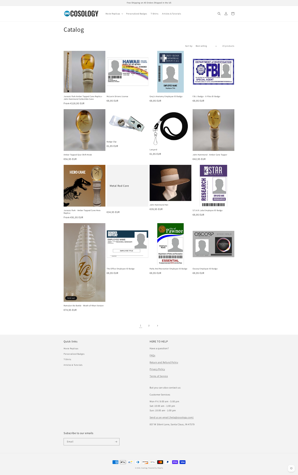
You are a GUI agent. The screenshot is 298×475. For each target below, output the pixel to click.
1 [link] (140, 325)
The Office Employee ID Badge (121, 269)
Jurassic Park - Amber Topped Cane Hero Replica (82, 211)
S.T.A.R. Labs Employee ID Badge (208, 210)
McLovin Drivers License (117, 96)
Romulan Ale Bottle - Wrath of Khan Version (84, 305)
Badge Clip (112, 141)
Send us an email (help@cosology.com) (172, 417)
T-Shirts (67, 359)
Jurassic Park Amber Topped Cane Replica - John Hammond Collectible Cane (83, 97)
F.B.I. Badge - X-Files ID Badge (206, 96)
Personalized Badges (74, 353)
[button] (114, 13)
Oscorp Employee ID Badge (205, 269)
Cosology (144, 468)
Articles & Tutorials (73, 364)
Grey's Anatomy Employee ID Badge (166, 96)
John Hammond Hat (159, 205)
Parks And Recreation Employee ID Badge (168, 269)
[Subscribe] (116, 441)
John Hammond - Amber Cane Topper (210, 155)
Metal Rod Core (119, 185)
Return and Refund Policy (164, 362)
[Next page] (157, 325)
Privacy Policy (157, 369)
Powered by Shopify (155, 468)
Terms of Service (159, 376)
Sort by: (189, 46)
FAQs (152, 355)
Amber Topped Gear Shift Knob (78, 155)
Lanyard (153, 149)
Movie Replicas (71, 348)
